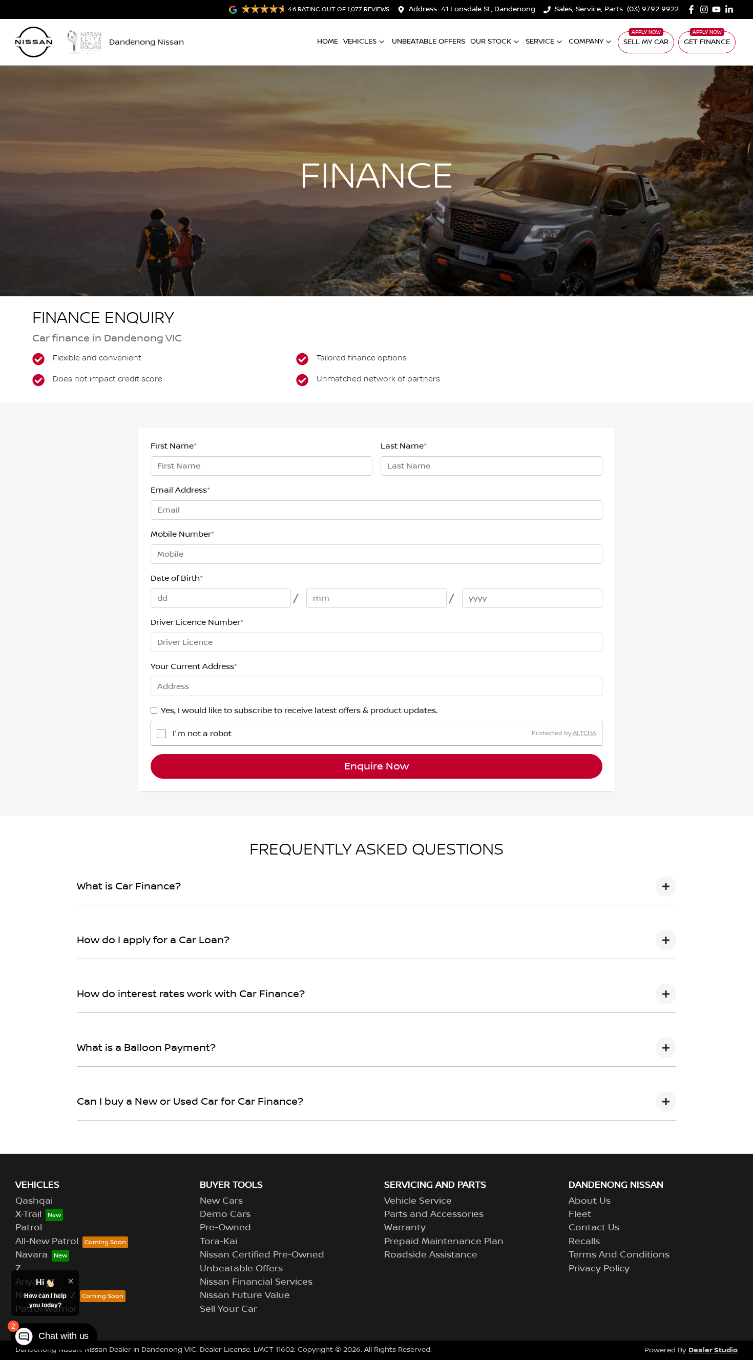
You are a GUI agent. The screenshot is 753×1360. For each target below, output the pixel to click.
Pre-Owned (225, 1227)
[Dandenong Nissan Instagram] (706, 9)
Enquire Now (376, 766)
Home (327, 41)
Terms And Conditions (619, 1255)
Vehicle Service (418, 1201)
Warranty (405, 1227)
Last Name (404, 446)
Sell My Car (645, 42)
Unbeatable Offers (428, 41)
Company (586, 41)
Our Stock (490, 41)
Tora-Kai (218, 1241)
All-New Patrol (46, 1241)
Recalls (584, 1241)
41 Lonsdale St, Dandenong (488, 9)
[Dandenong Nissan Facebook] (693, 9)
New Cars (221, 1201)
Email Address (180, 490)
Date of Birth (177, 578)
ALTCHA (584, 733)
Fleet (580, 1214)
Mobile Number (182, 534)
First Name (174, 446)
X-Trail (28, 1214)
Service (540, 41)
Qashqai (34, 1201)
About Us (590, 1201)
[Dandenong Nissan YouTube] (718, 9)
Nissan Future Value (245, 1295)
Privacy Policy (599, 1268)
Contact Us (594, 1227)
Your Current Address (194, 666)
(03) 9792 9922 (653, 9)
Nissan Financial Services (256, 1282)
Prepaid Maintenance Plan (444, 1241)
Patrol (28, 1227)
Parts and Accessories (434, 1214)
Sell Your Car (228, 1309)
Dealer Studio (713, 1350)
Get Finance (707, 42)
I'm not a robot (202, 733)
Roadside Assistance (430, 1255)
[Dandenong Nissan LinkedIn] (731, 9)
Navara (31, 1255)
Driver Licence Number (197, 622)
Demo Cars (225, 1214)
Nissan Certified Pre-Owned (262, 1255)
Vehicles (359, 41)
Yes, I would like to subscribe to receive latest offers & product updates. (299, 710)
